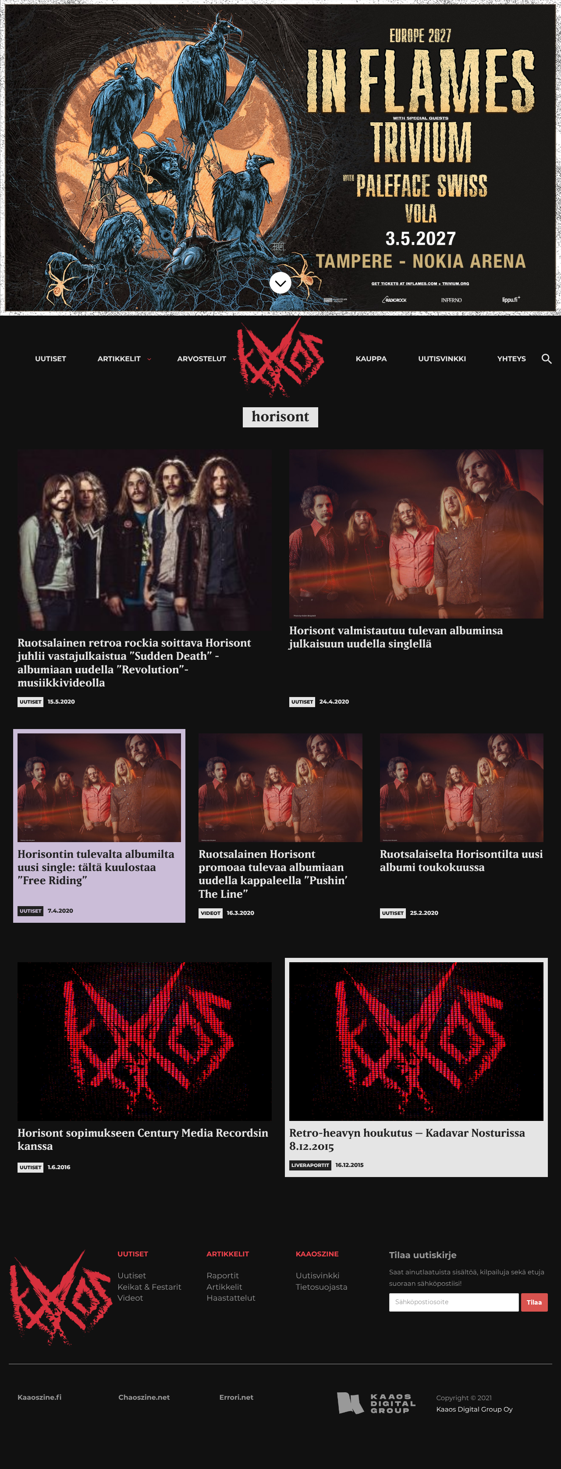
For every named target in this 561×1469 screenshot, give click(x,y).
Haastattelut (231, 1298)
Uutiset (131, 1275)
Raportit (222, 1275)
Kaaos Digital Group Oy (474, 1409)
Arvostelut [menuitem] (202, 359)
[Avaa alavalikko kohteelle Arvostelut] (235, 359)
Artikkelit (224, 1287)
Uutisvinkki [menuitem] (442, 359)
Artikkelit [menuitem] (119, 359)
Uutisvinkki (318, 1275)
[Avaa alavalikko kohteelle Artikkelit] (149, 359)
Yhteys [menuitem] (511, 359)
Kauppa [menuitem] (371, 359)
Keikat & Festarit (149, 1287)
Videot (130, 1298)
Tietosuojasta (322, 1287)
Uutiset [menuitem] (50, 359)
